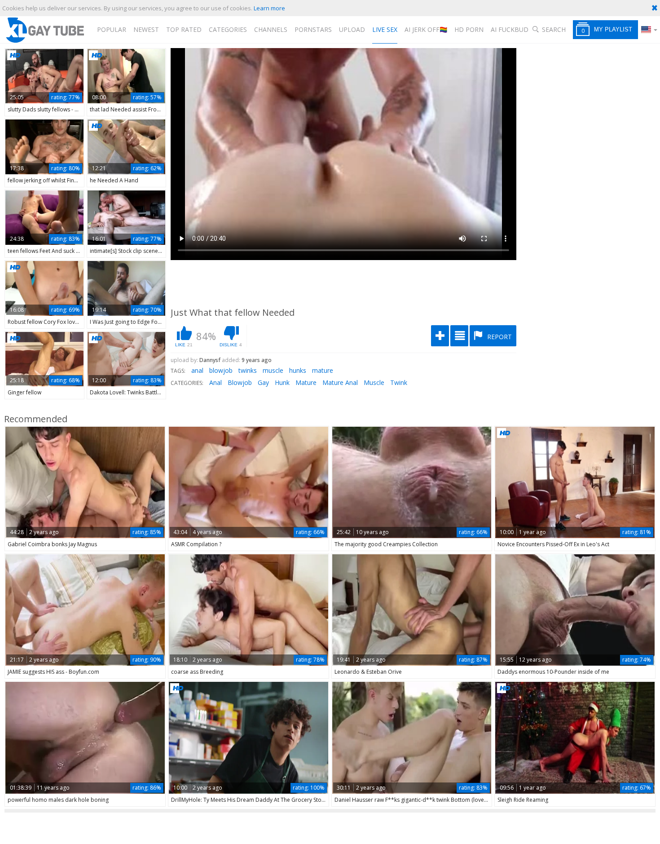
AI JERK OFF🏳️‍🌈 (426, 29)
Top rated (184, 29)
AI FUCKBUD (509, 29)
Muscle (374, 382)
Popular (111, 29)
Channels (270, 29)
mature (322, 370)
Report (498, 336)
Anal (215, 382)
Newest (146, 29)
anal (197, 370)
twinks (247, 370)
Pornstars (313, 29)
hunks (297, 370)
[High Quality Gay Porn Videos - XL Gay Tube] (44, 30)
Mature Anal (340, 382)
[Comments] (459, 335)
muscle (273, 370)
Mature (306, 382)
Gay (263, 382)
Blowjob (240, 382)
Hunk (282, 382)
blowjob (221, 370)
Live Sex (384, 29)
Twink (398, 382)
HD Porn (469, 29)
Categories (228, 29)
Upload (352, 29)
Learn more (269, 8)
